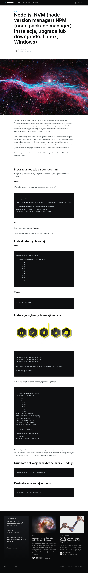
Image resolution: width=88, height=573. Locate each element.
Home (19, 2)
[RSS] (82, 3)
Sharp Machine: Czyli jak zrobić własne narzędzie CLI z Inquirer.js (16, 539)
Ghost (82, 566)
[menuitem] (19, 3)
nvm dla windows (35, 228)
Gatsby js (10, 530)
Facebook (70, 566)
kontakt (35, 2)
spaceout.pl (26, 2)
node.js (16, 11)
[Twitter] (78, 3)
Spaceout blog (8, 566)
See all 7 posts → (12, 548)
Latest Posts (62, 566)
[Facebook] (75, 3)
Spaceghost (22, 50)
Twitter (77, 566)
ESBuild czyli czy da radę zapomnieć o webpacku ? (15, 523)
